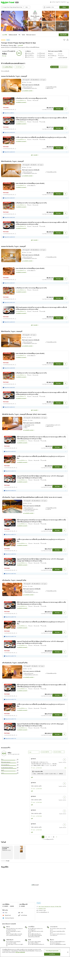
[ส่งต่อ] (67, 39)
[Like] (64, 40)
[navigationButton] (40, 839)
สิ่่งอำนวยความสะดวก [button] (31, 34)
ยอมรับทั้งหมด (52, 954)
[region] (35, 952)
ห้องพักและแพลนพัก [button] (13, 34)
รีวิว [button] (19, 34)
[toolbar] (33, 7)
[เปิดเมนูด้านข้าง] (68, 2)
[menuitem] (53, 2)
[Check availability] (65, 108)
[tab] (54, 67)
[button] (7, 2)
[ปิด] (67, 952)
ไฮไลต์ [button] (23, 34)
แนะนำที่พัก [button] (4, 34)
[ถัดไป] (67, 858)
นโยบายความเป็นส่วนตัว (20, 952)
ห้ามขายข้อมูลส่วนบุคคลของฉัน (52, 950)
